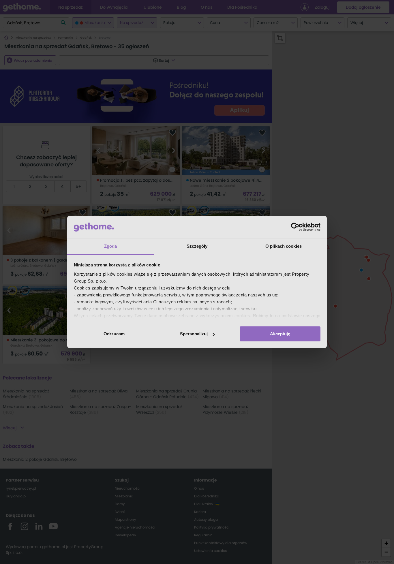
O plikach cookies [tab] (283, 246)
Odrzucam (114, 333)
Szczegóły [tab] (197, 246)
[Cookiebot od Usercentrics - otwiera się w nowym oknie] (295, 227)
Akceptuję (280, 333)
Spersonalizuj (194, 333)
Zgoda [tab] (110, 246)
